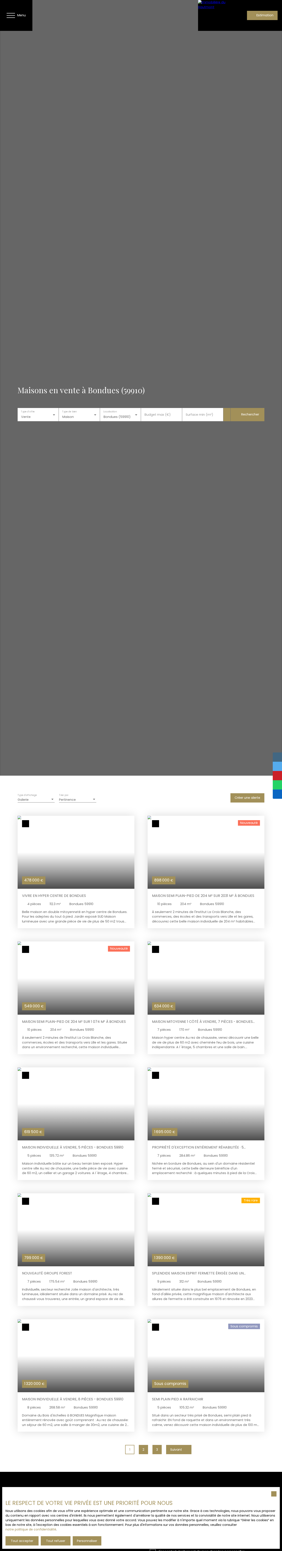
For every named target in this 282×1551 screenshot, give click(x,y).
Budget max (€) (158, 415)
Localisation (110, 411)
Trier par (63, 795)
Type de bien (69, 411)
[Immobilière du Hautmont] (213, 15)
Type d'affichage (27, 795)
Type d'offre (28, 411)
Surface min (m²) (199, 415)
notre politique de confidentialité (31, 1529)
